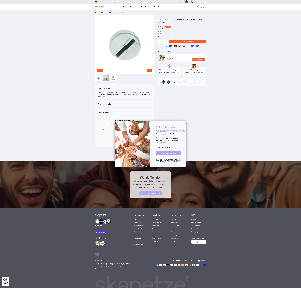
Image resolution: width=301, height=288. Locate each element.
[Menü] (8, 278)
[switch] (5, 284)
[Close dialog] (185, 123)
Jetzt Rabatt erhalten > (168, 153)
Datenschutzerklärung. (168, 162)
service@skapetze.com (176, 160)
